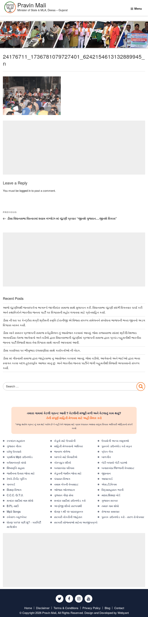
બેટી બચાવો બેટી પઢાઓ (114, 462)
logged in (25, 190)
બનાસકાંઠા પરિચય (64, 468)
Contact (119, 608)
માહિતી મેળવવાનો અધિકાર (68, 446)
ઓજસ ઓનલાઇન (64, 490)
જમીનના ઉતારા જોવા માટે (21, 473)
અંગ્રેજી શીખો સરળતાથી (68, 506)
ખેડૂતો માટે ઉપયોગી (65, 441)
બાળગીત (106, 457)
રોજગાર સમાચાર (110, 511)
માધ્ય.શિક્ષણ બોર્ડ (111, 495)
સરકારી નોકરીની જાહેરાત (68, 517)
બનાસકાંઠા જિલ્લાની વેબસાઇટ (118, 468)
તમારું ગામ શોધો (110, 506)
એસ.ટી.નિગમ (109, 484)
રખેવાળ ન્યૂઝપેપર (17, 517)
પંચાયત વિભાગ (62, 479)
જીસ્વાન (106, 473)
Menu (138, 8)
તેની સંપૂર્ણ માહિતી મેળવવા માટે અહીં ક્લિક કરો (74, 418)
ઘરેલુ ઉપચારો (14, 451)
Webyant (123, 613)
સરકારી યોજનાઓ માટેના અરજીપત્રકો (76, 522)
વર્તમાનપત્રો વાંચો (16, 462)
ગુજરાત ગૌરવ (14, 446)
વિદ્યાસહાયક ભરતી (113, 490)
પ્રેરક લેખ (107, 451)
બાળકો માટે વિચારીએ (65, 457)
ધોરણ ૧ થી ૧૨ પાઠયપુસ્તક (68, 511)
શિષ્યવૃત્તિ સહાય (15, 468)
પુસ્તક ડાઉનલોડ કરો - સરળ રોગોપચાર (123, 517)
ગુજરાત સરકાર (110, 500)
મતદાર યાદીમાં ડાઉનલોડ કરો (70, 500)
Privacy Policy (91, 608)
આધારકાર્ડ (107, 479)
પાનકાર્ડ (11, 484)
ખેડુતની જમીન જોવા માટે (68, 473)
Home (28, 608)
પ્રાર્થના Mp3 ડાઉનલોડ (20, 457)
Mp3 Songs (14, 511)
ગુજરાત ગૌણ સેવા (63, 495)
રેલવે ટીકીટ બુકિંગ (17, 479)
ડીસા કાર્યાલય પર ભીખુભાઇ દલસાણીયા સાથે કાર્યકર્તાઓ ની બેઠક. (42, 350)
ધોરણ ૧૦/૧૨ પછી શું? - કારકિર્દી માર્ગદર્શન (24, 524)
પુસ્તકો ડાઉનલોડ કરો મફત (117, 446)
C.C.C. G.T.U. (15, 495)
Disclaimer (43, 608)
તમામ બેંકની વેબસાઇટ (66, 484)
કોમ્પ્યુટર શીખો (62, 462)
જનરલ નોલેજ (62, 451)
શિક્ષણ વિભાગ (14, 490)
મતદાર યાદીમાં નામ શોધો (20, 500)
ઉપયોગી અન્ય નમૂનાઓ (115, 441)
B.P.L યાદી (13, 506)
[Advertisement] (74, 148)
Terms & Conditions (66, 608)
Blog (107, 608)
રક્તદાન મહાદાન (16, 441)
